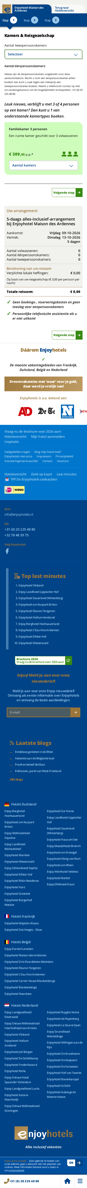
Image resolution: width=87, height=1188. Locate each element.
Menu (80, 1181)
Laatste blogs (34, 743)
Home (67, 1181)
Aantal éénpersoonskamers (24, 66)
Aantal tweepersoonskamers (20, 45)
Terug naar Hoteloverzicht (64, 9)
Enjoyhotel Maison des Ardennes (28, 9)
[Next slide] (81, 411)
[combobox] (43, 54)
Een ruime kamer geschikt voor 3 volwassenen (43, 136)
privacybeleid (16, 1170)
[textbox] (43, 54)
